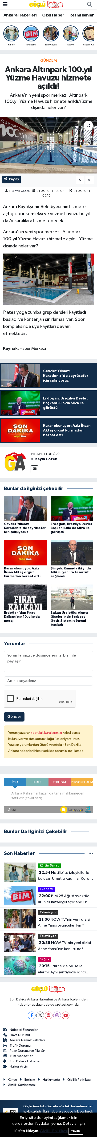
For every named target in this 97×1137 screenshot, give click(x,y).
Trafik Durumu (20, 1045)
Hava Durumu (20, 1035)
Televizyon (48, 912)
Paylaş (14, 179)
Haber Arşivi (19, 1066)
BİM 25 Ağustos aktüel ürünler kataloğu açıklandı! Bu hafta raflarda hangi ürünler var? (64, 899)
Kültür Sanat (49, 865)
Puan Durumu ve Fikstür (27, 1050)
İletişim (29, 1079)
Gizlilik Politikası (79, 1079)
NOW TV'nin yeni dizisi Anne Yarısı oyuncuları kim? (64, 922)
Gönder (14, 717)
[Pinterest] (49, 1015)
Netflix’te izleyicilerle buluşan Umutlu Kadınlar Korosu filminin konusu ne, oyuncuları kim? (65, 876)
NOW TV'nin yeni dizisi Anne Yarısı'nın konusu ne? (64, 946)
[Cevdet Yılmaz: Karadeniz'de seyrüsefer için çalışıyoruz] (25, 508)
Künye (12, 1079)
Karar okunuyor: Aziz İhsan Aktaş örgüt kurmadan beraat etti (22, 572)
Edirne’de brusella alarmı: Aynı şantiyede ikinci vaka (62, 969)
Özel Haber (53, 15)
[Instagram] (57, 1015)
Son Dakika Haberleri (25, 1061)
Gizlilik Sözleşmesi (22, 1085)
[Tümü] (91, 853)
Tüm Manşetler (21, 1056)
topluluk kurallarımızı (47, 732)
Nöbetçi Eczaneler (24, 1030)
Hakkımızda (51, 1079)
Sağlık (44, 959)
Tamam (75, 1131)
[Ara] (89, 5)
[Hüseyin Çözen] (15, 462)
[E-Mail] (34, 469)
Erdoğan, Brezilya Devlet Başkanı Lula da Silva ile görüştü (72, 528)
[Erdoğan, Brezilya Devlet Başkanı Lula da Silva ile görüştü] (72, 508)
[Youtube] (65, 1015)
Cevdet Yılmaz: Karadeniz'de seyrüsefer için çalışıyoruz (25, 528)
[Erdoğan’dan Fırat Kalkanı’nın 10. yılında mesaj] (25, 597)
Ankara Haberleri (20, 15)
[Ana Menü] (5, 5)
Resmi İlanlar (81, 15)
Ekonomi (46, 889)
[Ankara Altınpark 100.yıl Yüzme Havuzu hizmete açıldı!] (48, 145)
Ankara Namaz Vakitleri (27, 1040)
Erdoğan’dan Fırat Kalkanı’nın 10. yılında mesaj (22, 616)
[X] (40, 1015)
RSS (12, 1111)
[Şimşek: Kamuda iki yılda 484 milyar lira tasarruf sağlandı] (72, 553)
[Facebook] (32, 1015)
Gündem (48, 61)
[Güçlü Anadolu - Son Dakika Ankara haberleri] (46, 4)
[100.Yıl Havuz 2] (48, 279)
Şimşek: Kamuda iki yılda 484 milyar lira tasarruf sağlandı (71, 572)
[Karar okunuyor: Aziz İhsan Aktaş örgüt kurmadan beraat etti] (25, 553)
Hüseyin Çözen (19, 191)
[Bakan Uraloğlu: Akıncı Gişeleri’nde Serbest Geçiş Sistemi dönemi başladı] (72, 597)
